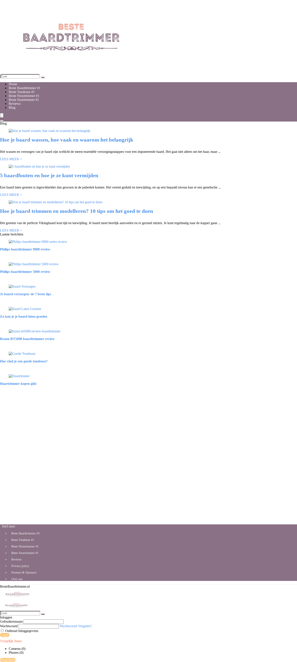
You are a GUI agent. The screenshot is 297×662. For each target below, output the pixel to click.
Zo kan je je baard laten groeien (23, 316)
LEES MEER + (11, 159)
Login (4, 635)
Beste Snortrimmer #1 (24, 553)
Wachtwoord (9, 626)
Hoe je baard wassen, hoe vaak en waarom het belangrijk (66, 140)
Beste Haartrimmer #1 (24, 100)
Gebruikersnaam (11, 621)
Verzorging (7, 301)
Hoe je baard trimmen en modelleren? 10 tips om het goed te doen (76, 211)
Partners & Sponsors (24, 572)
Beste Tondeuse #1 (22, 92)
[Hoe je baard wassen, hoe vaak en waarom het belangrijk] (49, 131)
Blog (12, 107)
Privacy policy (20, 566)
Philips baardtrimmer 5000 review (25, 271)
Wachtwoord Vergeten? (76, 626)
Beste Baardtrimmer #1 (24, 88)
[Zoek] (43, 77)
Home (13, 84)
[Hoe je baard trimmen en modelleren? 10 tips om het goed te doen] (55, 202)
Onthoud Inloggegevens (21, 631)
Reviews (15, 103)
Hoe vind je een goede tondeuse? (24, 361)
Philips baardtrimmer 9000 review (25, 249)
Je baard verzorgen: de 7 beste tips (25, 294)
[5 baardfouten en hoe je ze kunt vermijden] (39, 166)
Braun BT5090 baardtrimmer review (27, 339)
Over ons (16, 579)
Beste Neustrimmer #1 (24, 96)
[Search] (1, 120)
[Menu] (1, 115)
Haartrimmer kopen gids (18, 383)
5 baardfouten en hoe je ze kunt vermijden (49, 175)
